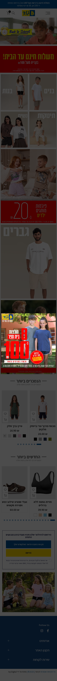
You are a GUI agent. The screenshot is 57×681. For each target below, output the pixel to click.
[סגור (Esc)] (51, 318)
